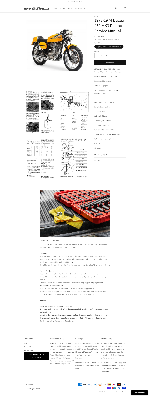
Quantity (96, 51)
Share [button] (99, 160)
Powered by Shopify (121, 391)
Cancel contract (139, 393)
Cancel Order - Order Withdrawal (36, 356)
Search (26, 343)
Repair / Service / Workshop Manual (109, 47)
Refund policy (28, 350)
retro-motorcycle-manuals (109, 391)
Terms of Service (29, 347)
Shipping (104, 39)
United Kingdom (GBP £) (33, 389)
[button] (116, 8)
